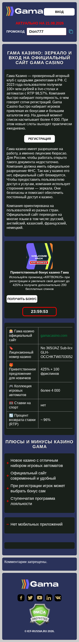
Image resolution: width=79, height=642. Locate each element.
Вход (59, 12)
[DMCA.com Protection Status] (39, 614)
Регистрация (39, 138)
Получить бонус (22, 299)
